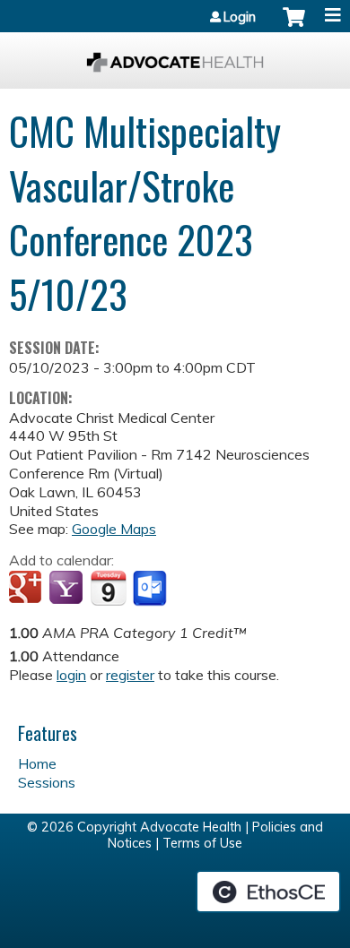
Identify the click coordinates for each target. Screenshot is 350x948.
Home (37, 763)
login (71, 675)
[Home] (175, 56)
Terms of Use (202, 843)
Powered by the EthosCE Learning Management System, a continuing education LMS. (268, 891)
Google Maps (114, 529)
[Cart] (294, 26)
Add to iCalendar (108, 588)
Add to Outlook (151, 589)
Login (239, 17)
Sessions (46, 782)
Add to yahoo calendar (67, 589)
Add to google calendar (27, 589)
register (130, 675)
